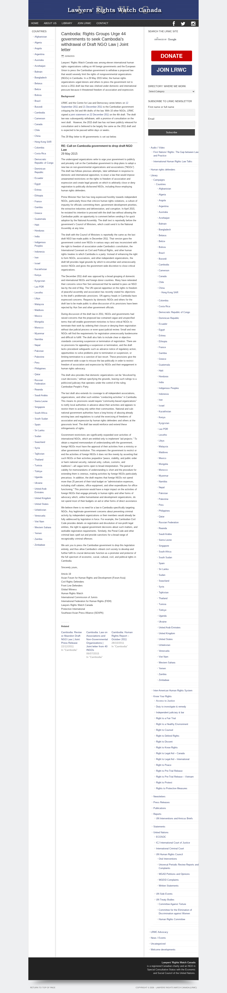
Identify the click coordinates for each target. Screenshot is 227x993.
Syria (161, 586)
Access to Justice (165, 700)
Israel (161, 405)
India (161, 382)
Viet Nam (163, 656)
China (162, 288)
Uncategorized (158, 943)
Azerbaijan (164, 218)
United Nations (160, 832)
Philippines (164, 510)
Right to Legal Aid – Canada (170, 753)
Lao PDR (163, 429)
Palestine (163, 499)
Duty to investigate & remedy (171, 706)
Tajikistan (163, 592)
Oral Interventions (168, 858)
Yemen (162, 668)
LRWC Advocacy (159, 932)
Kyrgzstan (164, 423)
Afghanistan (165, 188)
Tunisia (162, 604)
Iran (161, 399)
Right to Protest (164, 782)
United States (166, 639)
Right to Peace (163, 765)
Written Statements (169, 885)
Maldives (163, 452)
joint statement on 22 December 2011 (90, 114)
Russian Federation (169, 522)
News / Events (158, 938)
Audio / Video (158, 147)
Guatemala (164, 364)
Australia (163, 212)
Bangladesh (165, 229)
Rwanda (163, 528)
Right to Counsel (164, 730)
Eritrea (162, 335)
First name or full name (161, 106)
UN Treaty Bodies (165, 899)
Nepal (162, 487)
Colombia (163, 300)
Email (151, 118)
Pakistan (163, 493)
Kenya (162, 417)
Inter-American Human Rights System (172, 690)
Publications (159, 808)
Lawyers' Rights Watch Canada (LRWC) (176, 987)
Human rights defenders (163, 169)
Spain (162, 563)
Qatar (161, 516)
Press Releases (161, 802)
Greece (162, 359)
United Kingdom (167, 633)
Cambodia (164, 264)
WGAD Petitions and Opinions (174, 874)
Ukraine (163, 621)
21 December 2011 (92, 106)
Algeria (162, 194)
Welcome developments (163, 949)
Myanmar (163, 475)
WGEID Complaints (169, 880)
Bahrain (163, 223)
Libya (161, 440)
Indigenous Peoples (169, 388)
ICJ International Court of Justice (173, 842)
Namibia (163, 481)
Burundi (163, 258)
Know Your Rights (162, 696)
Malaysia (163, 446)
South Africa (165, 551)
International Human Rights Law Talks (172, 161)
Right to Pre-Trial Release (169, 771)
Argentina (163, 206)
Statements (159, 826)
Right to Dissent (164, 741)
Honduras (163, 376)
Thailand (163, 598)
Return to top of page (42, 987)
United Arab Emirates (170, 627)
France (162, 347)
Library (65, 23)
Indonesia (164, 394)
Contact (102, 23)
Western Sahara (167, 662)
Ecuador (163, 324)
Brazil (162, 253)
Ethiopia (163, 341)
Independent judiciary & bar (170, 712)
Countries (161, 184)
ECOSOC (161, 837)
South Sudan (165, 557)
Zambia (162, 674)
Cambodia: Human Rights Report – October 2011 (122, 636)
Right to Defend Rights (167, 735)
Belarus (163, 235)
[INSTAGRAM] (193, 24)
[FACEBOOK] (174, 24)
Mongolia (163, 464)
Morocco (163, 470)
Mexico (162, 458)
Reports (157, 814)
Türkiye (162, 610)
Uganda (163, 616)
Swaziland (164, 580)
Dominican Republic (169, 318)
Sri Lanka (163, 569)
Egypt (162, 329)
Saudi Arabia (165, 534)
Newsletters (159, 796)
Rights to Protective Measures (171, 788)
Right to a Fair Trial (166, 718)
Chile (161, 282)
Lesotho (163, 435)
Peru (161, 505)
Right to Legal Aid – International (172, 759)
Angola (162, 200)
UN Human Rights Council (169, 854)
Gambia (163, 353)
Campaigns (159, 180)
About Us (50, 23)
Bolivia (162, 247)
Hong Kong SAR (169, 292)
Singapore (164, 545)
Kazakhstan (165, 411)
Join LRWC (83, 23)
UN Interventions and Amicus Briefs (174, 818)
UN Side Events (164, 893)
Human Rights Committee (172, 919)
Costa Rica (164, 306)
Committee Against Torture (172, 904)
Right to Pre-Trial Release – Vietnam (175, 776)
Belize (162, 241)
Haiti (161, 370)
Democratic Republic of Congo (174, 312)
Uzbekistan (164, 645)
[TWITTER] (183, 24)
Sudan (162, 575)
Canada (163, 276)
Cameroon (164, 270)
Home (34, 23)
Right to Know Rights (167, 747)
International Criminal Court (170, 848)
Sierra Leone (165, 540)
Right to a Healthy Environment (172, 724)
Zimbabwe (164, 680)
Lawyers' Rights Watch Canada (113, 9)
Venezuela (164, 651)
